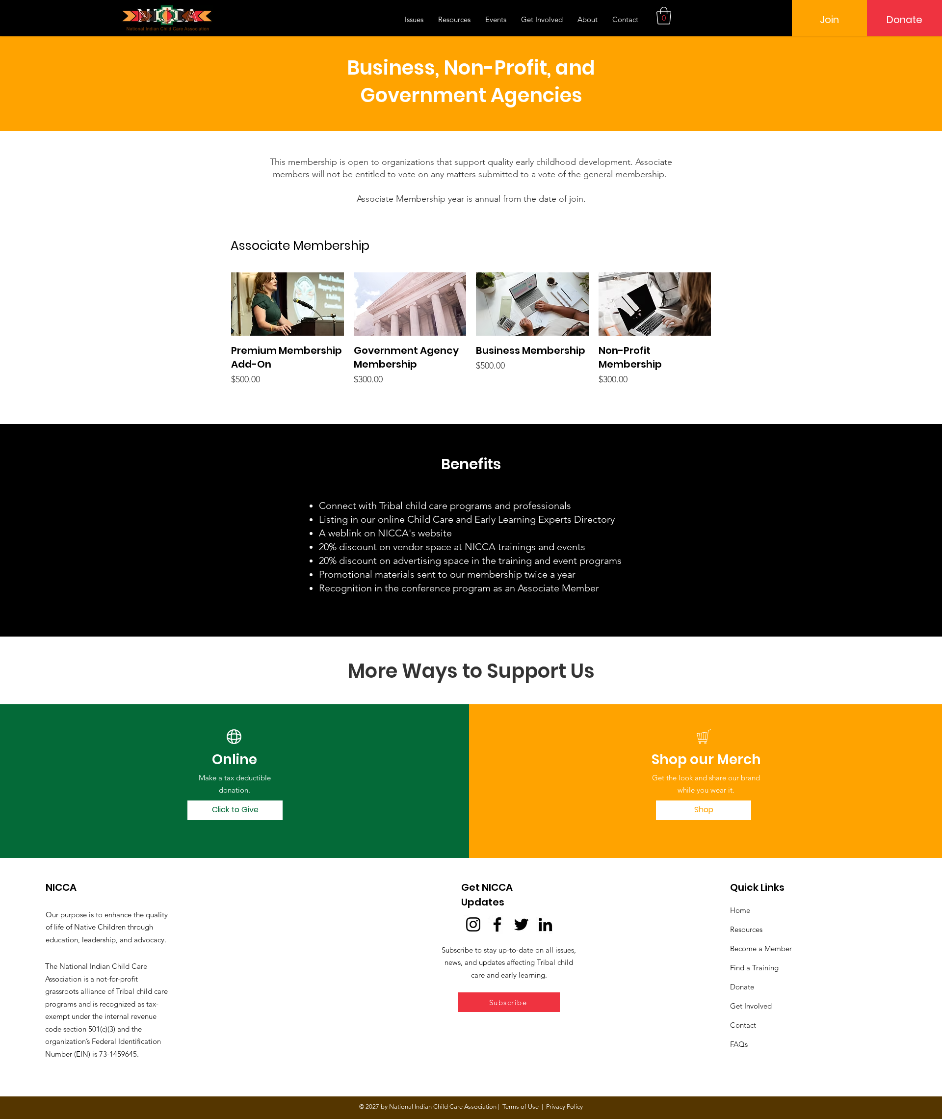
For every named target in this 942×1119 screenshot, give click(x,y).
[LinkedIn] (545, 924)
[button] (663, 16)
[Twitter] (521, 924)
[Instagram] (473, 924)
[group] (471, 329)
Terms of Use (520, 1106)
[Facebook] (497, 924)
